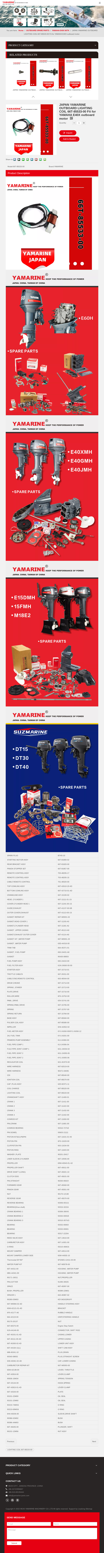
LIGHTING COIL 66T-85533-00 (19, 1450)
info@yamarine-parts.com (18, 1496)
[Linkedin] (17, 1500)
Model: (10, 166)
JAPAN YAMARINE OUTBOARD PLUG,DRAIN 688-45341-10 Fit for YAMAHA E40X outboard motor (25, 90)
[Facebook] (12, 1500)
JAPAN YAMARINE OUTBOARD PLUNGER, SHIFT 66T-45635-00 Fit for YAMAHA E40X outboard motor (78, 90)
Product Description (19, 173)
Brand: (51, 166)
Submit (14, 1543)
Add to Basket (69, 139)
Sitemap (89, 1509)
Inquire (69, 133)
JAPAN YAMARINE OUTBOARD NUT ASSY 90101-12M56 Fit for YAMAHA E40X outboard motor (52, 90)
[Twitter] (7, 1500)
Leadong (81, 1509)
